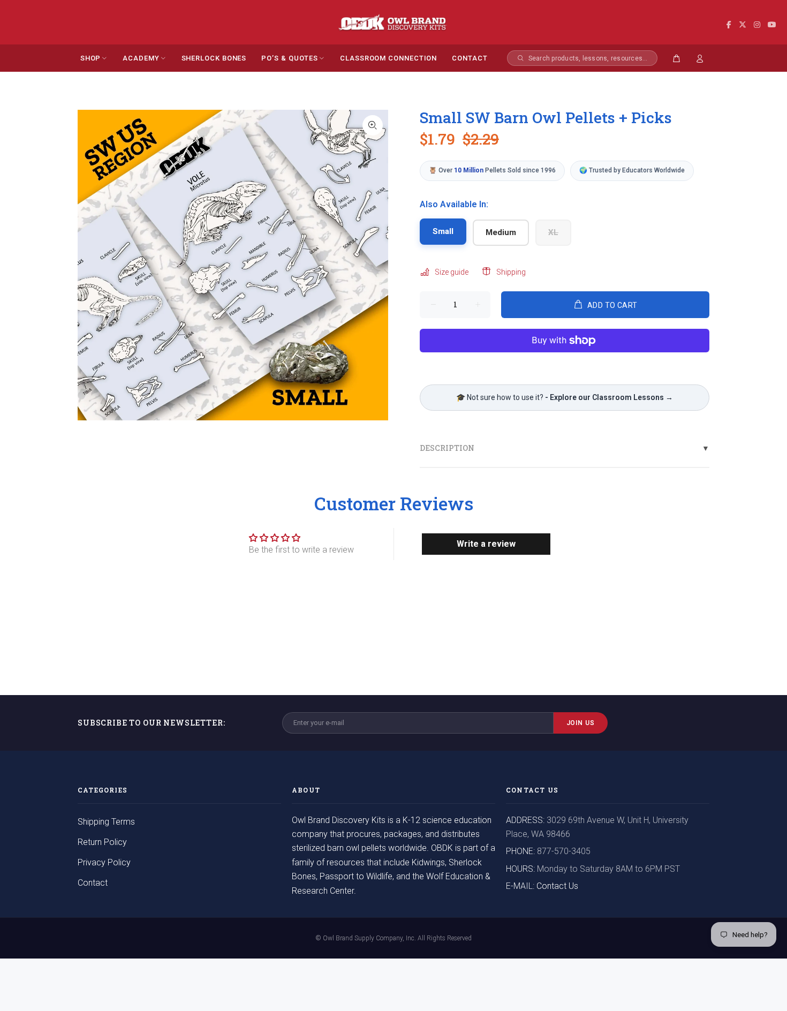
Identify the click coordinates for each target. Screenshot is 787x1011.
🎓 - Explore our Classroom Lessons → (564, 397)
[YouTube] (772, 25)
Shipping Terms (106, 822)
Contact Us (557, 886)
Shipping (511, 272)
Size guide (451, 272)
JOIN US (580, 723)
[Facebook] (729, 25)
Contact (93, 883)
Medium (501, 232)
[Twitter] (742, 25)
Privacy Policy (104, 862)
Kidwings (428, 862)
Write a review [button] (486, 544)
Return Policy (102, 842)
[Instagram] (757, 25)
